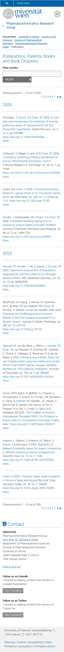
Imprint (21, 642)
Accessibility (36, 642)
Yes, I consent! (13, 590)
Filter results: (10, 67)
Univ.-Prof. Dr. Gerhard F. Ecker (20, 539)
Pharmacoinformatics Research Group (30, 25)
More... (7, 141)
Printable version (44, 646)
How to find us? (12, 566)
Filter (9, 79)
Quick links (23, 3)
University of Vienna (29, 36)
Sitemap (9, 642)
